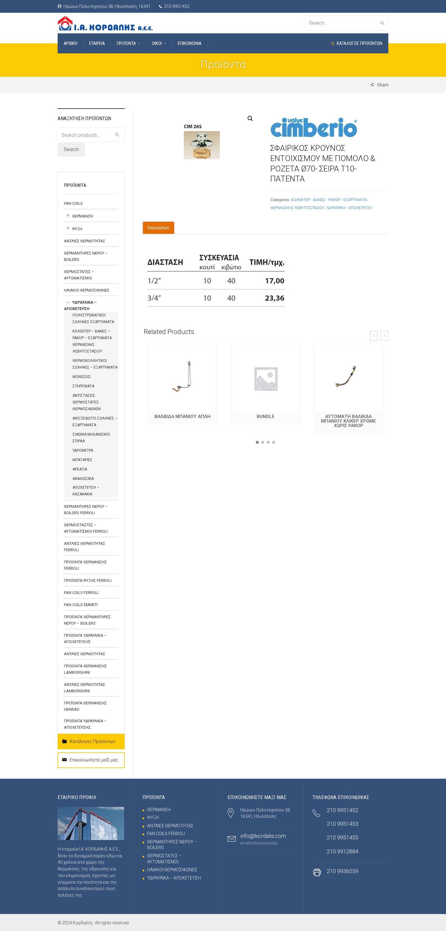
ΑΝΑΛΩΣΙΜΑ (83, 479)
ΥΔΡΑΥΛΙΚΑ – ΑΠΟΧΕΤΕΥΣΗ (174, 877)
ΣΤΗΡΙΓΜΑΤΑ (83, 386)
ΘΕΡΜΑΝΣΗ (82, 216)
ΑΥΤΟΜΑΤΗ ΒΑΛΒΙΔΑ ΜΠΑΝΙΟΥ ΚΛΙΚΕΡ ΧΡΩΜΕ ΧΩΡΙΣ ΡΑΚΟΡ (265, 421)
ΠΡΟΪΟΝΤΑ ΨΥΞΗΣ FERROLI (88, 580)
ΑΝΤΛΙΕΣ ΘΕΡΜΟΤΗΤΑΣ (84, 241)
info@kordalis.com (263, 836)
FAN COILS (73, 203)
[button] (257, 442)
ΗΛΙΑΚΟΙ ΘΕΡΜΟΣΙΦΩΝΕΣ (87, 290)
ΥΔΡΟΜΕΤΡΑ (83, 450)
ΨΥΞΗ (77, 229)
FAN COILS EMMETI (81, 604)
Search (71, 149)
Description (158, 227)
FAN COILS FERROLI (81, 592)
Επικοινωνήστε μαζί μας (94, 760)
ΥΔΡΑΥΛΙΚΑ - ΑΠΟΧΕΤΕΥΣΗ (349, 207)
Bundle (183, 416)
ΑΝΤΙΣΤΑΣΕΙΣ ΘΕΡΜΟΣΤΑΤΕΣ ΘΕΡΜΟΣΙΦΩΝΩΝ (87, 402)
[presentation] (374, 336)
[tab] (158, 227)
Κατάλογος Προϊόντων (92, 741)
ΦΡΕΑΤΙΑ (80, 469)
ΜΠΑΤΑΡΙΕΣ (83, 460)
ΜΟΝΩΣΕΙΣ (82, 377)
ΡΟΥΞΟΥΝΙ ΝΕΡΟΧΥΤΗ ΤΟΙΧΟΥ (348, 419)
